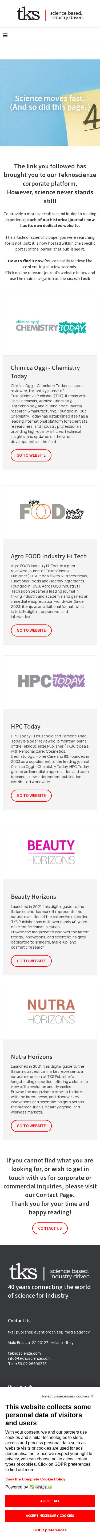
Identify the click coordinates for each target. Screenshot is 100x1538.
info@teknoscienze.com (29, 1358)
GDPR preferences (50, 1530)
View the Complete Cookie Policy (35, 1479)
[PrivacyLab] (40, 1487)
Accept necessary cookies (50, 1515)
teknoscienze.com (24, 1353)
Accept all (50, 1501)
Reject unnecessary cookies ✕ (67, 1396)
